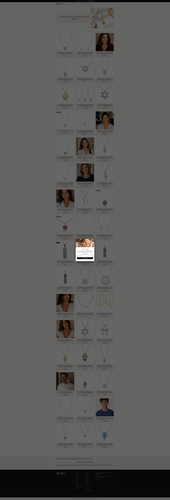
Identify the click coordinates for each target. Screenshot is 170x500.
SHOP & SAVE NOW (85, 258)
